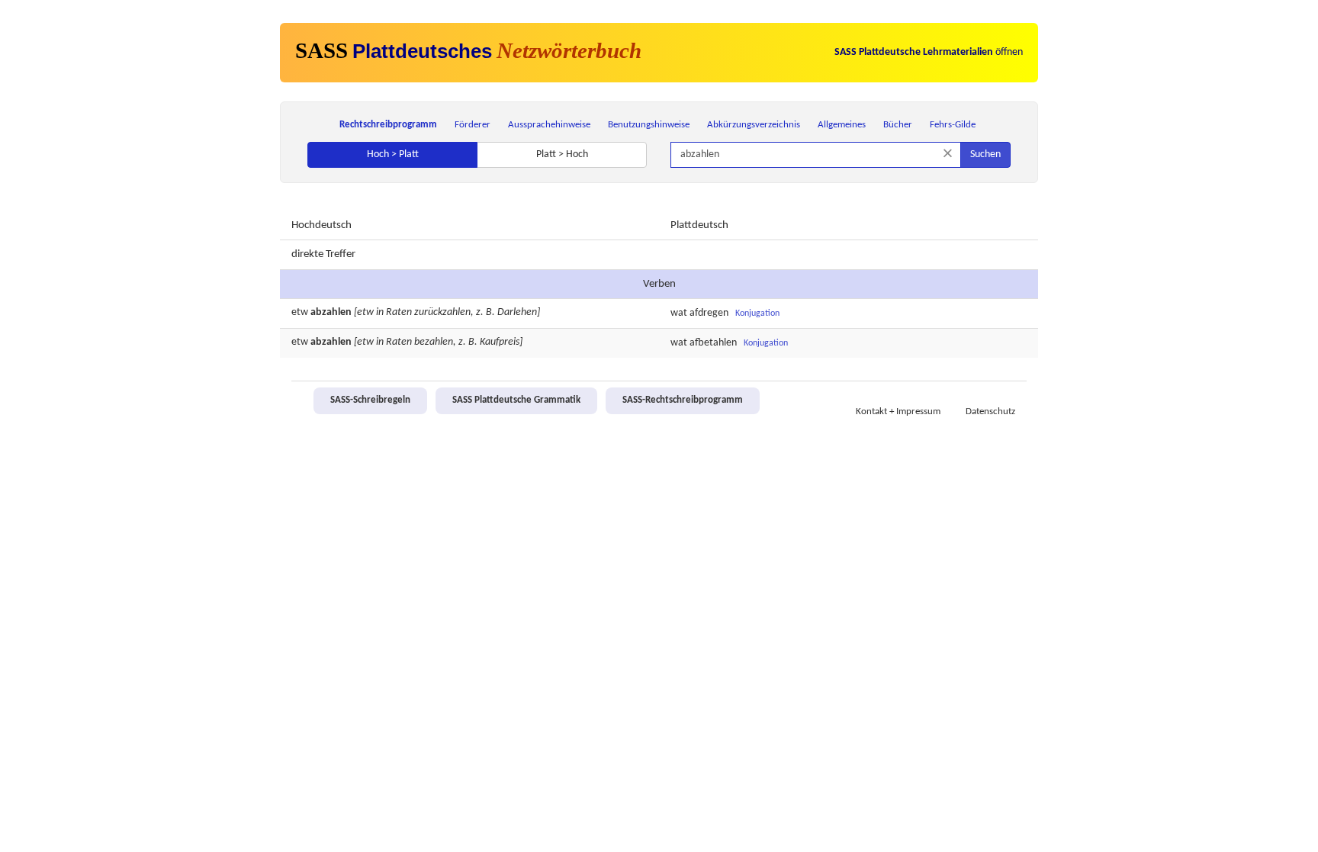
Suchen (985, 154)
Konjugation (757, 313)
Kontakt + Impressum (898, 411)
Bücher (897, 125)
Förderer (472, 125)
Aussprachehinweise (549, 125)
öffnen (928, 52)
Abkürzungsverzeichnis (753, 125)
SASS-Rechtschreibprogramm (682, 400)
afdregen (709, 313)
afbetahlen (713, 343)
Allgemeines (842, 125)
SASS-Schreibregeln (370, 400)
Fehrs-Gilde (953, 125)
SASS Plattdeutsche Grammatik (516, 400)
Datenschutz (990, 411)
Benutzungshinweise (649, 125)
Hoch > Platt (393, 154)
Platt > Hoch (562, 154)
